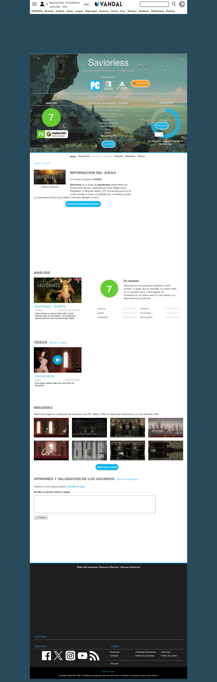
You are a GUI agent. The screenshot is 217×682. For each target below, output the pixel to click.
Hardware (144, 11)
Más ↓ (86, 4)
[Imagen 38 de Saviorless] (165, 428)
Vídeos (141, 156)
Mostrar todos (107, 467)
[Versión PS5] (121, 85)
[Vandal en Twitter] (58, 655)
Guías (70, 11)
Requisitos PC (108, 135)
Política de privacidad (145, 656)
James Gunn (54, 6)
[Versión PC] (95, 85)
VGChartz (114, 664)
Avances (103, 11)
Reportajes (91, 11)
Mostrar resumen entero (83, 204)
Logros (108, 144)
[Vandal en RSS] (94, 655)
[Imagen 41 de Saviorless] (51, 428)
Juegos (79, 11)
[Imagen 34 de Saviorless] (165, 450)
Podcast (170, 11)
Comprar (142, 83)
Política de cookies (169, 656)
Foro (122, 11)
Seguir (161, 125)
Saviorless (108, 62)
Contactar (114, 656)
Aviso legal (165, 652)
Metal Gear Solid (56, 2)
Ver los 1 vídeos (58, 342)
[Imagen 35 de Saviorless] (127, 450)
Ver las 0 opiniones (127, 479)
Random (132, 11)
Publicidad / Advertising (146, 652)
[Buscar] (173, 4)
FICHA (73, 157)
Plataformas (157, 11)
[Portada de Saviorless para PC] (50, 177)
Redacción (114, 652)
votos (166, 142)
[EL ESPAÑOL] (182, 4)
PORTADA (37, 11)
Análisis (60, 11)
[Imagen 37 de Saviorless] (51, 450)
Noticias (49, 11)
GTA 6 (64, 6)
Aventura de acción (105, 70)
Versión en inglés (108, 671)
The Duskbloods (72, 2)
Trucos (114, 11)
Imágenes (130, 156)
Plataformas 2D (126, 70)
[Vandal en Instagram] (70, 655)
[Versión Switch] (108, 85)
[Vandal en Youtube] (82, 655)
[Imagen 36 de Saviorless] (89, 450)
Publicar (42, 517)
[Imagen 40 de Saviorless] (89, 428)
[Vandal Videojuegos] (108, 3)
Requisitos (84, 156)
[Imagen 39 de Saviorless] (127, 428)
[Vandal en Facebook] (46, 655)
